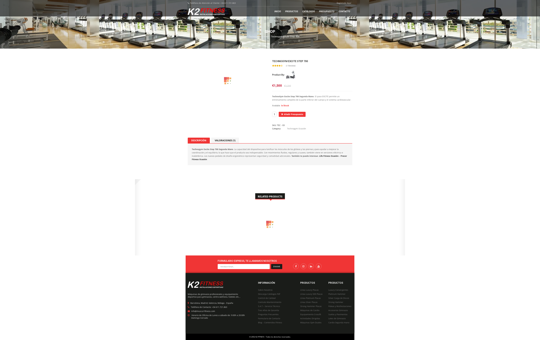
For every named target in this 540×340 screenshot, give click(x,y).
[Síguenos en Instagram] (303, 266)
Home (244, 36)
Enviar (276, 266)
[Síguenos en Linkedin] (311, 266)
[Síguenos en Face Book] (296, 266)
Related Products (270, 196)
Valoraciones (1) (225, 140)
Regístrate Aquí (344, 3)
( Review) (290, 65)
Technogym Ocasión (259, 36)
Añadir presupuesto (293, 114)
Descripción (198, 140)
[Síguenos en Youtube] (318, 266)
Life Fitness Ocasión (328, 156)
